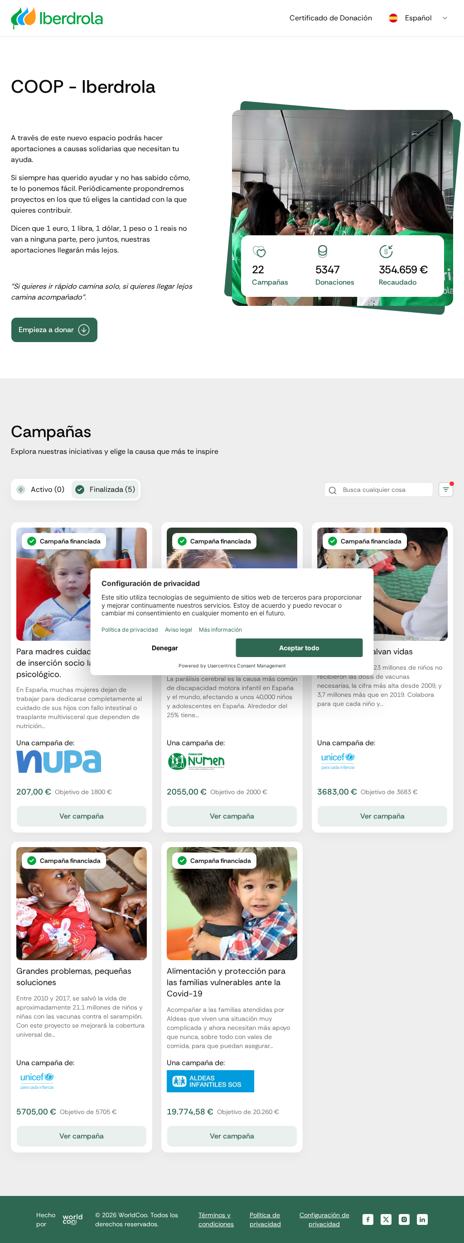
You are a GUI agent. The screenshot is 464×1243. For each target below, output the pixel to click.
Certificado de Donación (331, 18)
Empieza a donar (46, 329)
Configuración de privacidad (324, 1219)
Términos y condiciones (216, 1219)
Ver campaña (81, 816)
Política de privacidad (265, 1219)
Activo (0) (47, 489)
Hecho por (45, 1219)
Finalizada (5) (112, 489)
